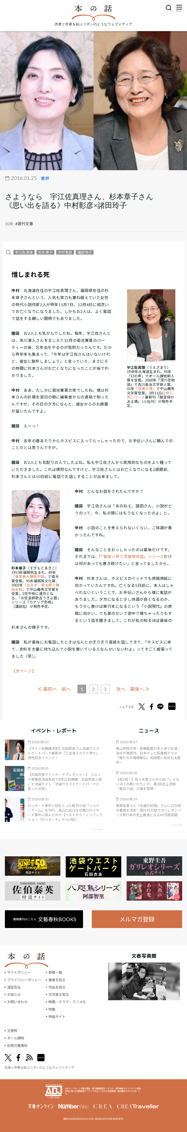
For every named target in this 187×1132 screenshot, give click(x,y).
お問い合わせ (17, 1002)
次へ (120, 689)
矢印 (97, 829)
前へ (66, 689)
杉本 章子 (45, 252)
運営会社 (14, 987)
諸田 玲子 (84, 252)
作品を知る (56, 987)
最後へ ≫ (140, 689)
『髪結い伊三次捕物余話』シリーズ (132, 556)
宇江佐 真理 (24, 252)
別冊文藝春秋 (17, 1046)
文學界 (12, 1031)
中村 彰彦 (65, 252)
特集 (51, 1009)
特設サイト (56, 1017)
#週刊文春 (24, 223)
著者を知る (56, 980)
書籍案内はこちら (44, 919)
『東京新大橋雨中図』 (29, 577)
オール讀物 (15, 1038)
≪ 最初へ (47, 689)
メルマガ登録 (136, 919)
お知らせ (14, 994)
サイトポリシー (19, 972)
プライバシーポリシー (24, 980)
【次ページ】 (23, 671)
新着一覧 (55, 972)
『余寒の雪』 (145, 389)
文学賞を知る (58, 994)
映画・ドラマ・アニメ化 (67, 1002)
